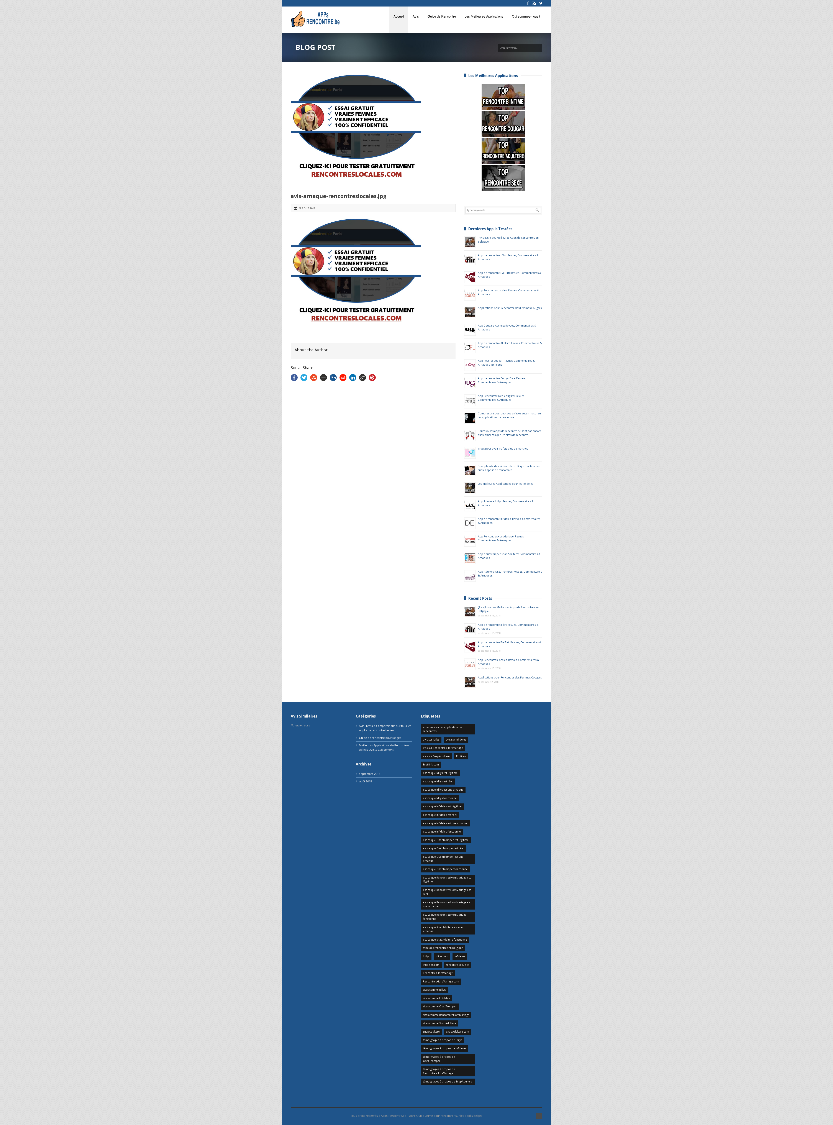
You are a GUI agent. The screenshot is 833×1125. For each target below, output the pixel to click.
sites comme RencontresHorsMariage (446, 1015)
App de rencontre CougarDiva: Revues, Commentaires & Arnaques (502, 380)
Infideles (460, 956)
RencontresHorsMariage (438, 973)
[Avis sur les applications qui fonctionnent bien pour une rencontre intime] (503, 97)
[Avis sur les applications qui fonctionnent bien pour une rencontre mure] (503, 124)
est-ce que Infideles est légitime (442, 806)
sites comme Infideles (436, 998)
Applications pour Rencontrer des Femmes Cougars (510, 308)
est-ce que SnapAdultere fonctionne (445, 939)
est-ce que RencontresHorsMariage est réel (447, 892)
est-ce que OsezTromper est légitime (446, 840)
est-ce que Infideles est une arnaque (445, 823)
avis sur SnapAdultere (436, 756)
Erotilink (461, 756)
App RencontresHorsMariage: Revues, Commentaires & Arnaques (501, 538)
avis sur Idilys (431, 739)
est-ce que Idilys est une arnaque (443, 790)
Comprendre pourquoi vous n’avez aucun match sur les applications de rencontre (510, 415)
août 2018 (365, 781)
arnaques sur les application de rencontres (442, 729)
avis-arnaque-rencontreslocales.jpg (339, 196)
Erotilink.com (431, 764)
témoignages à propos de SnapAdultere (447, 1081)
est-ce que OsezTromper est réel (443, 848)
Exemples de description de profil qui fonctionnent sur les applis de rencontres (509, 468)
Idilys (426, 956)
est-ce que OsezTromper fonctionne (445, 869)
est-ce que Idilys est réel (438, 781)
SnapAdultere (431, 1031)
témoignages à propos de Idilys (442, 1040)
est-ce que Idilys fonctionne (440, 798)
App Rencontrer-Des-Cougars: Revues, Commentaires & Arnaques (501, 398)
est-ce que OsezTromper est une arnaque (443, 859)
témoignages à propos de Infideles (444, 1048)
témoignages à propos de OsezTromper (439, 1059)
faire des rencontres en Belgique (443, 948)
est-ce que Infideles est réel (440, 815)
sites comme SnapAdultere (439, 1023)
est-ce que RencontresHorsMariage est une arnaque (447, 904)
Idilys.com (442, 956)
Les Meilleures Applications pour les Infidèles (505, 484)
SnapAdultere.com (457, 1031)
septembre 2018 (369, 774)
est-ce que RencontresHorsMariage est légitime (447, 880)
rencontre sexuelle (457, 965)
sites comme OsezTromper (440, 1006)
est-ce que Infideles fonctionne (442, 831)
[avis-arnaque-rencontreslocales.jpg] (373, 129)
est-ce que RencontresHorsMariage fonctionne (444, 917)
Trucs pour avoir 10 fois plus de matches (503, 448)
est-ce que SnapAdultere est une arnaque (443, 929)
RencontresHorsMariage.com (441, 981)
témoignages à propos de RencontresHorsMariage (439, 1071)
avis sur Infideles (456, 739)
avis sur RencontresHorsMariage (443, 748)
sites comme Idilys (434, 990)
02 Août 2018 (306, 208)
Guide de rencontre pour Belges (380, 738)
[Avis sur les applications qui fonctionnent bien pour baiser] (503, 178)
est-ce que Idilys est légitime (440, 773)
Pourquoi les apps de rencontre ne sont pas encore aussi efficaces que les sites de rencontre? (509, 433)
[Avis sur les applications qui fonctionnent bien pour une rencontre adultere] (503, 151)
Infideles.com (431, 965)
